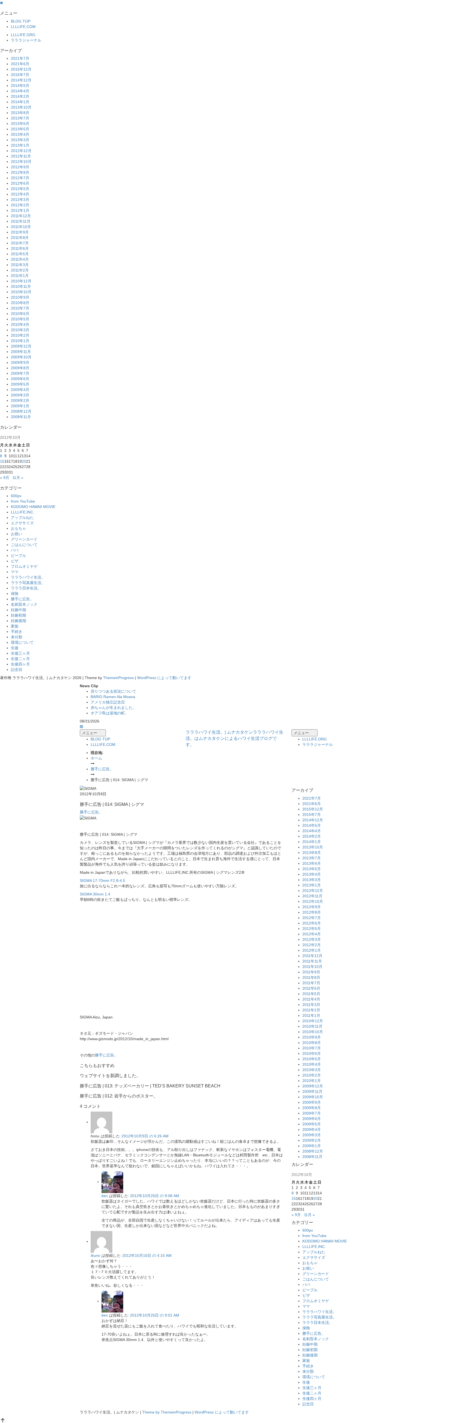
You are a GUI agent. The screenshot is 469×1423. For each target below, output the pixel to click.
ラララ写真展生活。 (28, 582)
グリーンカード (24, 539)
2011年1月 (20, 275)
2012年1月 (20, 210)
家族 (14, 626)
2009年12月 (21, 346)
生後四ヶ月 (20, 664)
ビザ (14, 561)
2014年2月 (20, 96)
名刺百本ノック (24, 604)
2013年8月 (20, 113)
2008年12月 (21, 411)
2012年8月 (20, 172)
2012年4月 (20, 194)
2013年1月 (20, 145)
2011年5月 (20, 254)
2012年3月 (20, 199)
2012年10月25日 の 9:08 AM (154, 1196)
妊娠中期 (18, 610)
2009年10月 (21, 357)
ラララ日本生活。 (26, 588)
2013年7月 (20, 118)
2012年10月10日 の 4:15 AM (147, 1255)
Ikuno (95, 1255)
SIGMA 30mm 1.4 (95, 894)
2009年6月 (20, 379)
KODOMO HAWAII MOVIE (33, 506)
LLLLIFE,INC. (22, 512)
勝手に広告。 (22, 599)
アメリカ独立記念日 (108, 702)
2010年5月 (20, 319)
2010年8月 (20, 303)
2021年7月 (20, 58)
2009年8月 (20, 368)
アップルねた (22, 517)
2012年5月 (20, 189)
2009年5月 (20, 384)
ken (105, 1196)
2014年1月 (20, 102)
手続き (16, 631)
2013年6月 (20, 123)
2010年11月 (21, 286)
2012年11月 (21, 156)
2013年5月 (20, 129)
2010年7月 (20, 308)
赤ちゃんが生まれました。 (113, 707)
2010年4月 (20, 324)
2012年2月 (20, 205)
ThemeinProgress (118, 678)
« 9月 (4, 477)
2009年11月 (21, 351)
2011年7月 (20, 243)
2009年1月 (20, 406)
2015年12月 (21, 69)
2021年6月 (20, 64)
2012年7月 (20, 178)
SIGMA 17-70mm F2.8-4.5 (102, 880)
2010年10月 (21, 292)
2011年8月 (20, 237)
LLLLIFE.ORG (23, 35)
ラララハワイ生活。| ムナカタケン (234, 738)
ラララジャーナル (26, 40)
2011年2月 (20, 270)
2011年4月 (20, 259)
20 (24, 461)
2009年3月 (20, 395)
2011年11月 (20, 221)
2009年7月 (20, 373)
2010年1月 (20, 341)
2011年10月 (21, 227)
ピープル (18, 555)
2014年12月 (21, 80)
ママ (14, 572)
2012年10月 (21, 161)
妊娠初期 (18, 615)
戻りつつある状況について (113, 691)
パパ (14, 550)
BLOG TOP (20, 21)
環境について (22, 642)
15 (2, 461)
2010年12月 (21, 281)
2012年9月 (20, 167)
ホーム (96, 758)
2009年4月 (20, 389)
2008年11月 (21, 417)
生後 (14, 648)
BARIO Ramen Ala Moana (113, 697)
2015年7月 (20, 74)
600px (16, 496)
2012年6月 (20, 183)
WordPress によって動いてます (164, 678)
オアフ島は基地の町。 (110, 713)
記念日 (16, 669)
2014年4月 (20, 91)
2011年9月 (20, 232)
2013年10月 (21, 107)
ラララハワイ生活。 (28, 577)
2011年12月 (21, 216)
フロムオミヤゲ (24, 566)
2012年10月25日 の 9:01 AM (154, 1315)
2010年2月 (20, 335)
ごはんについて (24, 544)
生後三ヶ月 (20, 653)
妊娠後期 (18, 621)
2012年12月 (21, 151)
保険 (14, 593)
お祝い (16, 534)
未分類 (16, 637)
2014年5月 (20, 85)
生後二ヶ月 (20, 659)
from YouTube (23, 501)
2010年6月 (20, 313)
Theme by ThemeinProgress (166, 1412)
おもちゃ (18, 528)
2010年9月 (20, 297)
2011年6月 (20, 248)
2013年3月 (20, 140)
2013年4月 (20, 134)
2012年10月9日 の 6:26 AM (145, 1136)
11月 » (17, 477)
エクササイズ (22, 523)
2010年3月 (20, 330)
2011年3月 (20, 265)
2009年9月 (20, 362)
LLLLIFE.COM (23, 26)
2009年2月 (20, 400)
